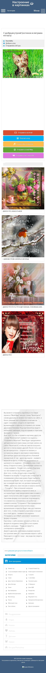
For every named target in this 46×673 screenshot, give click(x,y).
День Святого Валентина (15, 581)
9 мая (9, 587)
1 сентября (31, 578)
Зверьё (11, 642)
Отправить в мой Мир (25, 150)
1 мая (9, 578)
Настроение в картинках (9, 660)
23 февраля (31, 584)
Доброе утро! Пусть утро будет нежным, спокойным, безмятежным (23, 307)
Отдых (11, 620)
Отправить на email (25, 133)
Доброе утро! (7, 355)
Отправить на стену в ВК (25, 155)
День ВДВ (31, 587)
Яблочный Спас (12, 603)
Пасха (10, 600)
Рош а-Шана (11, 606)
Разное (12, 625)
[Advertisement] (23, 20)
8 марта (10, 574)
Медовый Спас (32, 596)
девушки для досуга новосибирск (20, 551)
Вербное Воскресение (14, 593)
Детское (12, 636)
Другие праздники (33, 606)
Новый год (11, 568)
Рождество (31, 590)
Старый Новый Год (33, 568)
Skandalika (9, 41)
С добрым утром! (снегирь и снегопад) (16, 259)
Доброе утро (11, 43)
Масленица (11, 596)
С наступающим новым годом (17, 571)
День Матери (12, 584)
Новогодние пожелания (35, 571)
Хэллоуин (31, 603)
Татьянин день (32, 581)
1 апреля (31, 574)
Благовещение (12, 590)
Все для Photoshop (16, 648)
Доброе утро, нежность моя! (12, 211)
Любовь (12, 631)
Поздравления (14, 614)
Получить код (25, 138)
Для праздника (15, 561)
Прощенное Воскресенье (35, 600)
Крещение (31, 593)
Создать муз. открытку (24, 144)
